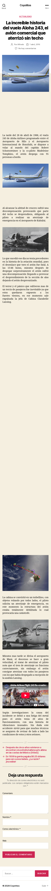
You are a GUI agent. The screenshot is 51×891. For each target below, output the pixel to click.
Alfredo (20, 44)
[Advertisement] (23, 115)
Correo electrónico (11, 829)
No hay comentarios (27, 48)
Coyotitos (25, 5)
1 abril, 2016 (35, 44)
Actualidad (25, 16)
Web (4, 841)
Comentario (7, 793)
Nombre (6, 817)
